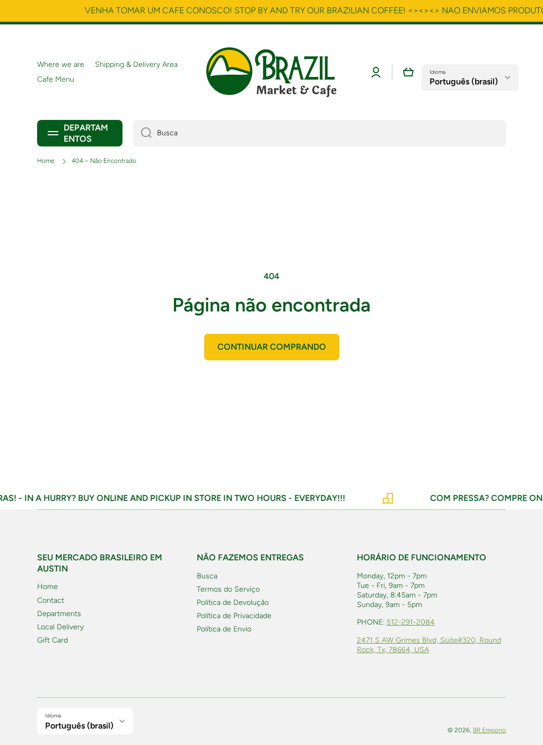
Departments (59, 613)
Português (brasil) (464, 81)
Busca (207, 576)
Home (46, 160)
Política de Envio (224, 629)
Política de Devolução (233, 602)
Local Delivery (60, 626)
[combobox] (319, 133)
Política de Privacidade (234, 615)
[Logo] (271, 72)
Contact (50, 600)
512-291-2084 (411, 622)
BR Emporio (489, 730)
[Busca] (142, 133)
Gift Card (52, 640)
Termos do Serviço (228, 589)
